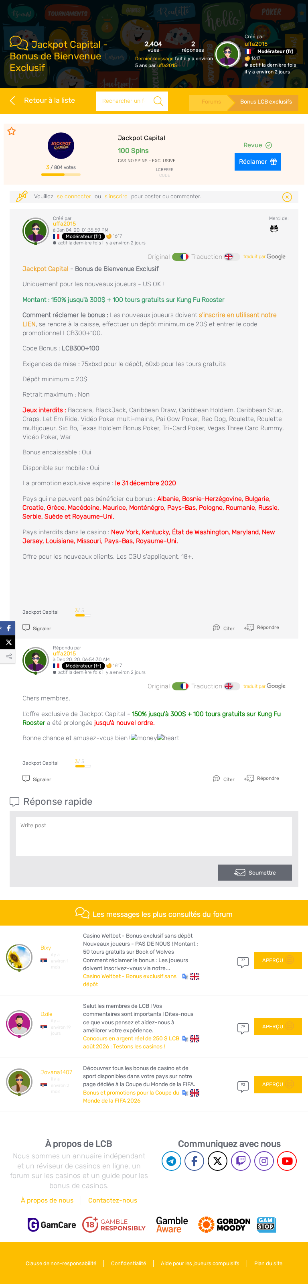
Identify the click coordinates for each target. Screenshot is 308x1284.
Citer (228, 628)
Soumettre (262, 872)
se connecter (74, 196)
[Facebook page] (194, 1161)
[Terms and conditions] (114, 1225)
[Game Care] (52, 1225)
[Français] (180, 257)
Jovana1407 (56, 1072)
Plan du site (268, 1263)
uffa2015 (167, 65)
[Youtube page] (287, 1161)
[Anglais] (232, 257)
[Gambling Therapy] (224, 1225)
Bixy (46, 947)
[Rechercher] (158, 101)
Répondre (267, 627)
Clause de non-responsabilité (61, 1263)
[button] (190, 977)
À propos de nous (47, 1200)
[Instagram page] (264, 1161)
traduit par (255, 256)
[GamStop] (266, 1225)
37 (243, 960)
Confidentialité (128, 1263)
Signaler (41, 628)
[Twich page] (241, 1161)
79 (243, 1026)
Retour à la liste (49, 100)
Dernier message (155, 58)
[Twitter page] (217, 1161)
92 (243, 1085)
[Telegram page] (171, 1161)
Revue (252, 145)
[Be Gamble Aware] (172, 1225)
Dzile (47, 1014)
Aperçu (272, 960)
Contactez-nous (112, 1200)
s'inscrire (116, 196)
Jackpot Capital (45, 269)
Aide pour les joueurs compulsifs (200, 1263)
